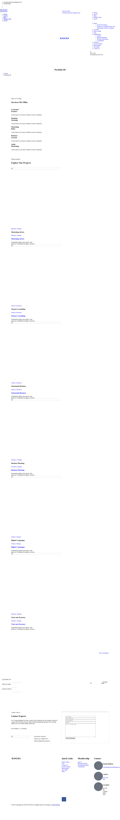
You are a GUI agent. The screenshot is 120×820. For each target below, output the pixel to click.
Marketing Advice (17, 239)
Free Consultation (104, 653)
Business (13, 228)
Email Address (108, 764)
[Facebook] (64, 799)
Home (6, 73)
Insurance (19, 305)
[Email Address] (98, 765)
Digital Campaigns (18, 547)
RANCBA (64, 38)
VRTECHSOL (56, 805)
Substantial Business (18, 393)
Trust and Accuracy (18, 624)
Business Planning (17, 470)
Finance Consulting (18, 316)
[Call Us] (98, 776)
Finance (13, 305)
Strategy (19, 228)
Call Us (105, 774)
